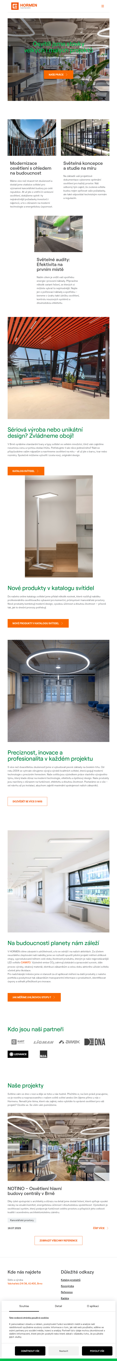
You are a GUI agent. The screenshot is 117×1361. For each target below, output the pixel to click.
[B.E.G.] (43, 1054)
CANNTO (26, 962)
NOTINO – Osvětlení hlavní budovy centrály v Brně (35, 1191)
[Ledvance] (18, 1054)
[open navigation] (103, 6)
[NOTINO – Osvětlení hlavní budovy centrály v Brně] (58, 1147)
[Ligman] (43, 1042)
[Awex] (69, 1042)
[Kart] (18, 1042)
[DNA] (94, 1042)
